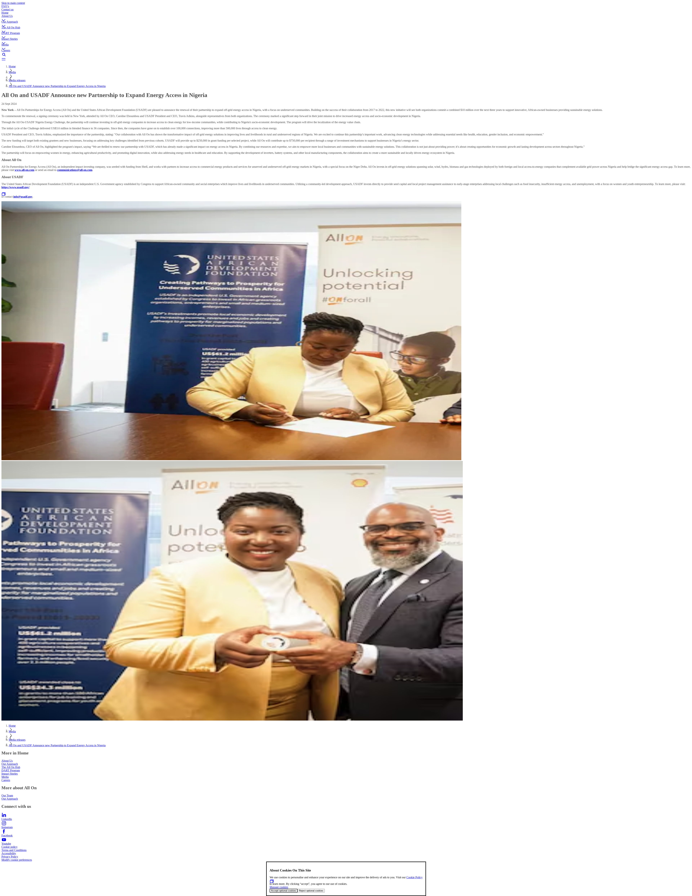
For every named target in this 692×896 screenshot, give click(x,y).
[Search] (346, 54)
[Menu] (346, 59)
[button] (346, 17)
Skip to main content (13, 3)
